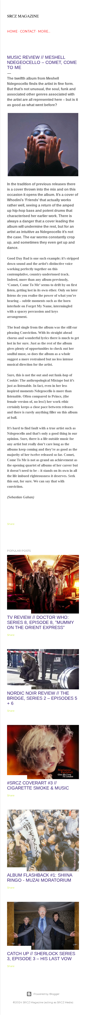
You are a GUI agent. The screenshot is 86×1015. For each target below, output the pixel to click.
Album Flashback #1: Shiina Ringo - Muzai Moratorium (39, 878)
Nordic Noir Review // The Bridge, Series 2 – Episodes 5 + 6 (42, 698)
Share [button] (10, 524)
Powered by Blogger (47, 994)
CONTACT (28, 31)
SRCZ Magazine (23, 16)
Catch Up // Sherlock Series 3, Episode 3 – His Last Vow (41, 956)
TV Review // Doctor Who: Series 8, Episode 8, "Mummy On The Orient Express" (40, 622)
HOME (12, 31)
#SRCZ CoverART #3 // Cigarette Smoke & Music (38, 785)
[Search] (76, 7)
